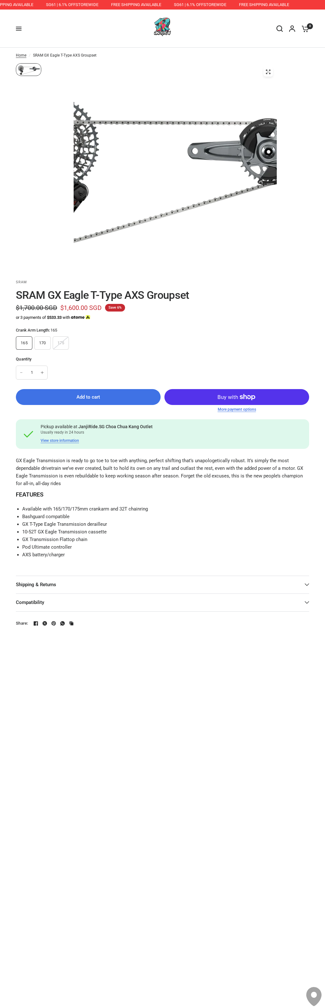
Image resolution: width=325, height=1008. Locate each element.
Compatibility (30, 602)
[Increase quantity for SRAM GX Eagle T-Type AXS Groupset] (42, 372)
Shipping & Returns (36, 584)
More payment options (237, 409)
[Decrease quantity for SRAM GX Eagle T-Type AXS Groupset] (21, 372)
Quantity (23, 359)
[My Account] (292, 29)
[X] (45, 623)
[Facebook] (36, 623)
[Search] (279, 29)
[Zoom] (268, 72)
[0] (303, 29)
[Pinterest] (53, 623)
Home (21, 55)
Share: (22, 623)
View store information (60, 440)
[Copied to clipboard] (71, 623)
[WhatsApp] (62, 623)
